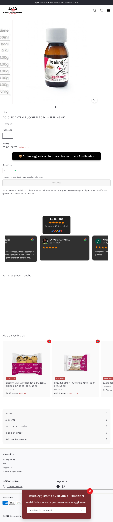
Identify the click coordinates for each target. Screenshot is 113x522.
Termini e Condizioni (12, 472)
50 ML (9, 136)
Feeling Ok (8, 124)
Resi (4, 463)
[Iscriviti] (80, 510)
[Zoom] (94, 100)
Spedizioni (8, 468)
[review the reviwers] (27, 239)
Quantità (7, 165)
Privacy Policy (9, 460)
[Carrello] (101, 10)
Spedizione (21, 177)
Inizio (5, 112)
